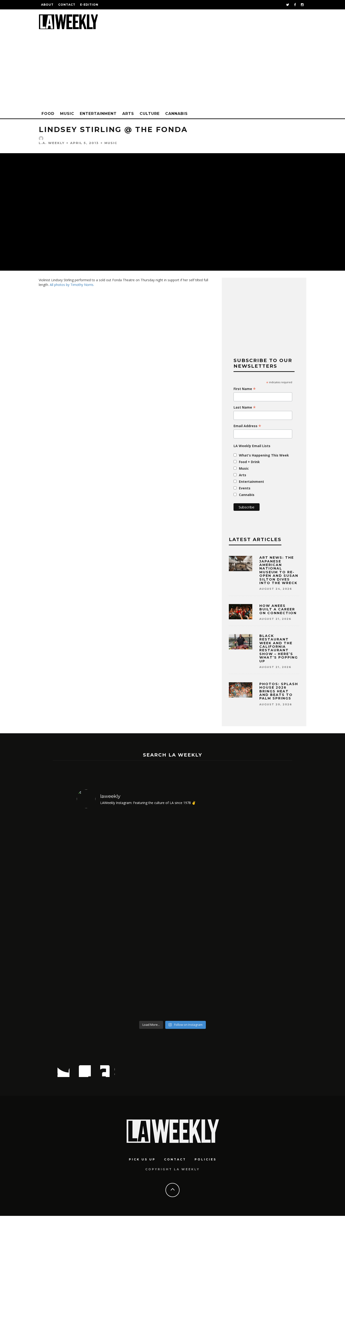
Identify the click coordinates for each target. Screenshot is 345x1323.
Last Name (245, 407)
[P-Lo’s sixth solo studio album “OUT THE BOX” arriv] (245, 915)
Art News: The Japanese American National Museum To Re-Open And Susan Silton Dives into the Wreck (278, 570)
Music (67, 113)
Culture (150, 113)
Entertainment (98, 113)
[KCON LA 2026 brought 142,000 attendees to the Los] (197, 915)
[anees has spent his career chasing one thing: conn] (100, 915)
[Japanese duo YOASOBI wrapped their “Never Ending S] (148, 915)
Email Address (247, 426)
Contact (66, 4)
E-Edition (89, 4)
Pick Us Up (142, 1159)
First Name (245, 389)
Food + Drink (249, 462)
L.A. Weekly (52, 143)
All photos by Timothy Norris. (72, 284)
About (47, 4)
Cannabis (176, 113)
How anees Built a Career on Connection (278, 609)
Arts (128, 113)
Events (244, 488)
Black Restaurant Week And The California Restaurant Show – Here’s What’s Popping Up (278, 648)
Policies (205, 1159)
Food (48, 113)
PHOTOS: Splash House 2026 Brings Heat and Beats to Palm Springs (278, 691)
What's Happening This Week (264, 455)
